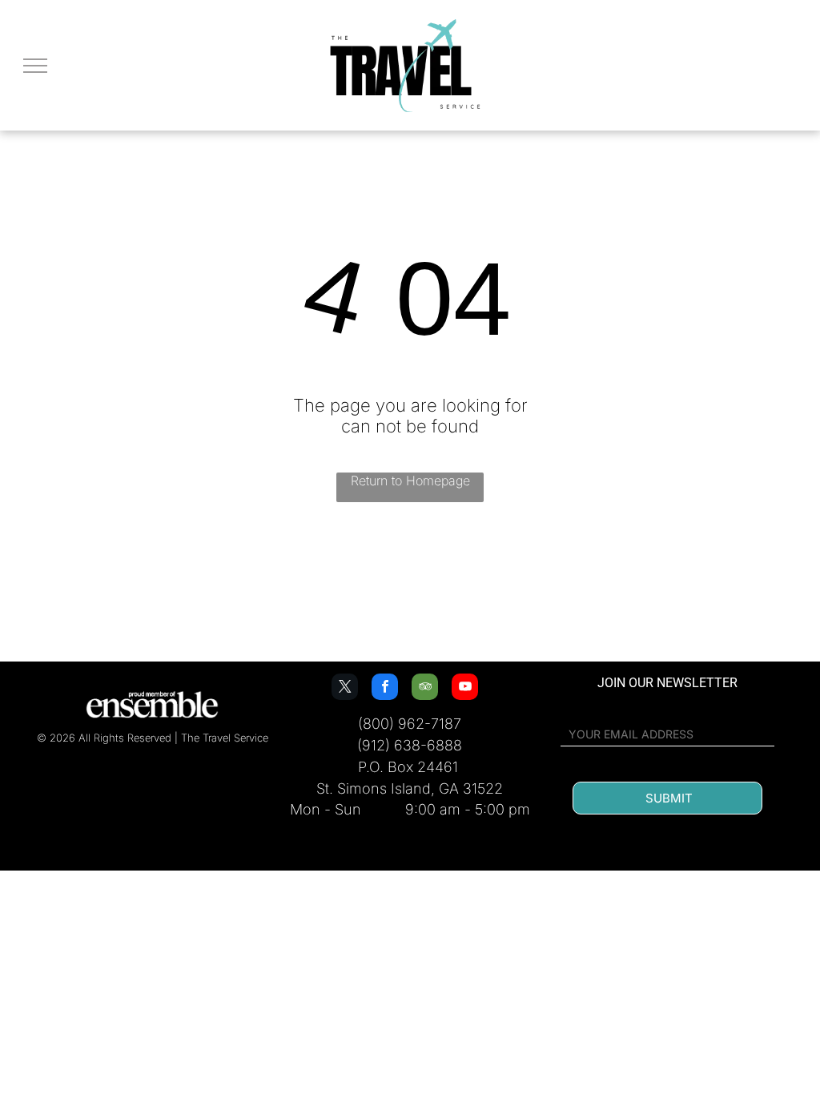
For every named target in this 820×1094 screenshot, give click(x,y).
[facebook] (385, 689)
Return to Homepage (410, 481)
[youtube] (465, 689)
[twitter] (345, 689)
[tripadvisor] (425, 689)
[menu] (35, 65)
